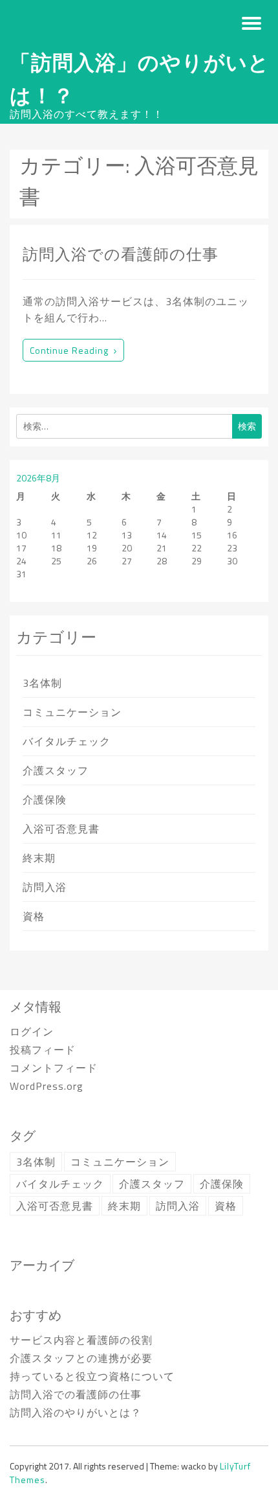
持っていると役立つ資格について (92, 1376)
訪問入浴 (45, 887)
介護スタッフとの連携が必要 (81, 1358)
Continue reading (69, 350)
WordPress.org (46, 1086)
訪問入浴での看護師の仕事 (121, 254)
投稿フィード (43, 1049)
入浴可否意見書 (61, 828)
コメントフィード (54, 1068)
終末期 (39, 858)
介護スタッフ (56, 770)
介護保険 (45, 799)
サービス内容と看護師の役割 (81, 1340)
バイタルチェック (67, 741)
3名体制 (42, 683)
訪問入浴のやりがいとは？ (76, 1412)
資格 (34, 916)
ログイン (32, 1031)
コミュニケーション (72, 712)
